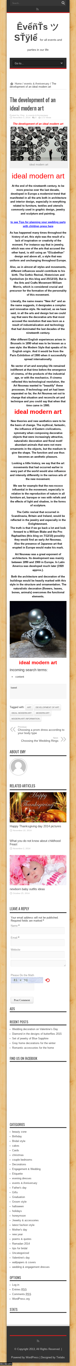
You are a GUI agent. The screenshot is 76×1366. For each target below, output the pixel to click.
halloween (18, 1206)
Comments (21, 1294)
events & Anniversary (36, 83)
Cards (15, 1150)
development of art (47, 707)
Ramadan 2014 (21, 1243)
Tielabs (60, 1357)
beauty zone (19, 1131)
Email (14, 937)
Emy (22, 115)
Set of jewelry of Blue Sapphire (30, 1038)
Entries (19, 1289)
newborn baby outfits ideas (27, 889)
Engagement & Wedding (26, 1169)
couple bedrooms (22, 1159)
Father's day (19, 1187)
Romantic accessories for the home (33, 1047)
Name (14, 925)
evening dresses (21, 1178)
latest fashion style (23, 1225)
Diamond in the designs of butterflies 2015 (37, 1033)
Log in (15, 1284)
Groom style (19, 1201)
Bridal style (18, 1141)
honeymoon (19, 1215)
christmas (18, 1155)
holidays (17, 1211)
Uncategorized (20, 1252)
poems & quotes (21, 1238)
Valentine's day (21, 1257)
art (29, 707)
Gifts (15, 1192)
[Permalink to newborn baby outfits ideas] (38, 884)
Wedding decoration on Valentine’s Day (35, 1029)
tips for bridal (19, 1248)
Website (15, 949)
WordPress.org (21, 1298)
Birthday (17, 1136)
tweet (14, 687)
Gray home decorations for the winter (34, 1043)
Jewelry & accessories (25, 1220)
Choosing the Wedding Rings (39, 739)
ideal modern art (22, 713)
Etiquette (17, 1173)
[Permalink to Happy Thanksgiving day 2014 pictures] (38, 821)
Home (18, 83)
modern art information (26, 719)
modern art (42, 713)
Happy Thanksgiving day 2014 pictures (35, 826)
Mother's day (19, 1229)
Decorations (19, 1164)
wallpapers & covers (24, 1262)
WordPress (32, 1357)
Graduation (18, 1197)
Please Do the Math (22, 975)
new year (17, 1234)
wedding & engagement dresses (31, 1266)
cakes (15, 1145)
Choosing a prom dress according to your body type (41, 730)
